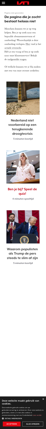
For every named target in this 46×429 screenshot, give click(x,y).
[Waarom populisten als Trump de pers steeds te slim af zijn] (23, 226)
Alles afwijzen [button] (32, 424)
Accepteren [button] (12, 424)
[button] (23, 418)
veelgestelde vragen (16, 59)
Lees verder (37, 415)
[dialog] (23, 412)
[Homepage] (23, 3)
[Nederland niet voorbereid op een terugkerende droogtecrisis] (23, 98)
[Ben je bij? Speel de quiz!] (23, 166)
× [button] (43, 399)
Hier (28, 44)
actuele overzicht (12, 48)
